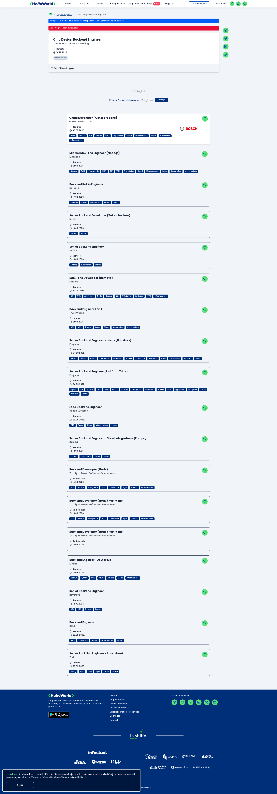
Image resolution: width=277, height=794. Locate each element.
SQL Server (126, 296)
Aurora (94, 640)
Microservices (141, 136)
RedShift (187, 358)
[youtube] (190, 702)
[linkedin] (226, 46)
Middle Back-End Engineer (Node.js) (94, 153)
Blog (167, 3)
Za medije (115, 716)
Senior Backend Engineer (86, 247)
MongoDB (153, 358)
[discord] (207, 702)
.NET (72, 425)
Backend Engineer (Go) (85, 309)
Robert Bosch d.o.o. (80, 121)
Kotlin (106, 202)
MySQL (73, 358)
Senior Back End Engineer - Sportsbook (96, 653)
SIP (111, 171)
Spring (73, 671)
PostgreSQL (94, 171)
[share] (226, 55)
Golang (74, 265)
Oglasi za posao (64, 14)
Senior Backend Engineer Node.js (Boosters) (100, 340)
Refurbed (74, 594)
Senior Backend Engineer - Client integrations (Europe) (107, 438)
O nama (114, 695)
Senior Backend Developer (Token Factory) (99, 215)
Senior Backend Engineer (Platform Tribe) (98, 371)
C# (72, 296)
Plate (100, 3)
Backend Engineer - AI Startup (90, 560)
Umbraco (139, 296)
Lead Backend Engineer (85, 407)
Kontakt (114, 720)
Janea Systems (78, 410)
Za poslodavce (199, 3)
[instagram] (182, 702)
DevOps (74, 202)
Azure (97, 327)
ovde (84, 777)
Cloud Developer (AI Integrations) (93, 118)
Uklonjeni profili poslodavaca (125, 712)
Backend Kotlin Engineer (86, 184)
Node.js (82, 136)
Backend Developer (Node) (88, 469)
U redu (19, 785)
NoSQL (93, 358)
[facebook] (226, 30)
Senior (116, 202)
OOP (169, 389)
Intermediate (77, 140)
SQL (79, 296)
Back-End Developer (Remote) (91, 278)
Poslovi (68, 3)
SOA (79, 609)
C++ (99, 389)
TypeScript (118, 136)
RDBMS (129, 358)
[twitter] (226, 38)
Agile (125, 487)
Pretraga (161, 100)
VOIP (118, 171)
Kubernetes (165, 136)
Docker (99, 136)
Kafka (153, 136)
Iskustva (84, 3)
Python (74, 233)
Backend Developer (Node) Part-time (96, 501)
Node (73, 136)
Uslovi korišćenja (118, 703)
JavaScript (88, 296)
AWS (83, 171)
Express (134, 487)
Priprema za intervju (140, 3)
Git (90, 136)
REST (107, 136)
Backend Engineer (81, 622)
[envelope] (215, 702)
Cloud (129, 136)
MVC (149, 296)
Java (106, 389)
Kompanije (116, 3)
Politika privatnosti (119, 707)
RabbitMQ (117, 358)
